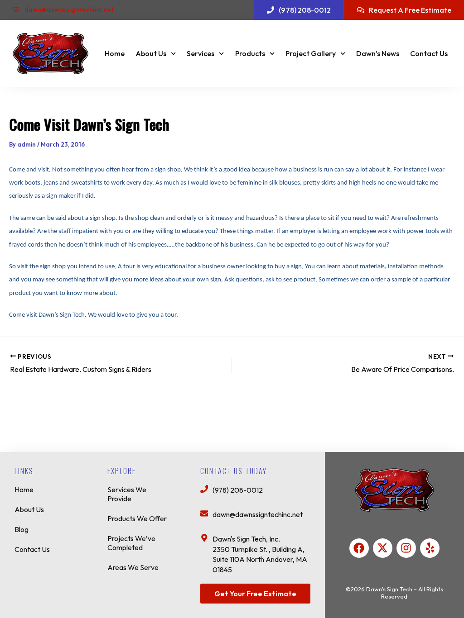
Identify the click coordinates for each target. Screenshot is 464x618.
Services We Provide (126, 494)
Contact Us (429, 53)
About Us (150, 53)
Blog (21, 529)
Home (115, 53)
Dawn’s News (377, 53)
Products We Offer (137, 518)
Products (250, 53)
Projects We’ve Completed (131, 543)
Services (200, 53)
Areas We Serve (133, 567)
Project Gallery (310, 53)
